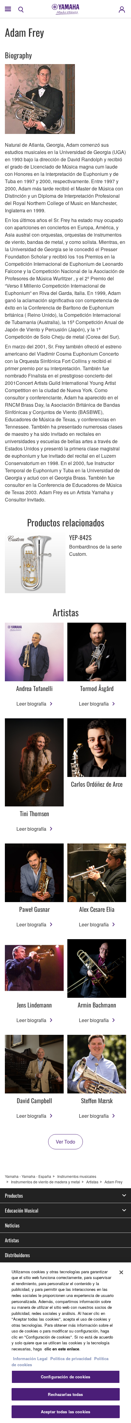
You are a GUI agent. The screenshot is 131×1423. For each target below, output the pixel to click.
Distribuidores (17, 1255)
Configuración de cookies (65, 1377)
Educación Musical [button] (21, 1210)
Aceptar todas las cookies (65, 1411)
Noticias (12, 1225)
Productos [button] (14, 1195)
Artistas (92, 1181)
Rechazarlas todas (65, 1394)
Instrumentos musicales (76, 1176)
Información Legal (30, 1358)
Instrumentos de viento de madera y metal (45, 1181)
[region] (65, 1343)
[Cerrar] (121, 1272)
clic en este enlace (61, 1349)
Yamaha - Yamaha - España (28, 1176)
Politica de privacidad (70, 1358)
